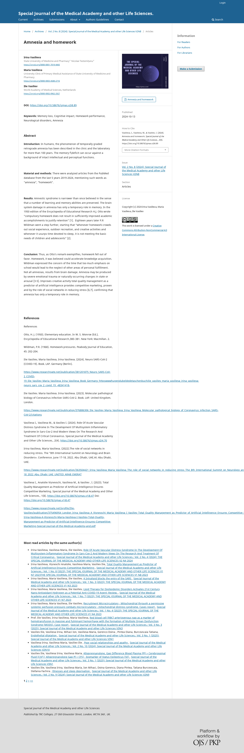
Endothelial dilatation (44, 635)
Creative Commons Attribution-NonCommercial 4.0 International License (144, 230)
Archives (38, 19)
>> (31, 680)
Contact (119, 19)
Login (223, 2)
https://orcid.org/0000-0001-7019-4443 (42, 64)
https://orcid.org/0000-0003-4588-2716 (42, 81)
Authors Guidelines (97, 19)
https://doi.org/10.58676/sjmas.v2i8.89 (53, 105)
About (74, 19)
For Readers (183, 42)
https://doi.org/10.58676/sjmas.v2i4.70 (83, 440)
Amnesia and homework (140, 99)
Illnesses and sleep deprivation (71, 671)
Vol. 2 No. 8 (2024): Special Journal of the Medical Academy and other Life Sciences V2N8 (94, 31)
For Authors (183, 47)
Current (23, 19)
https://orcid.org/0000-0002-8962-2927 (42, 93)
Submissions (56, 19)
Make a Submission (191, 68)
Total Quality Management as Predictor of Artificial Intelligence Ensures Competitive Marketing (94, 565)
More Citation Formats (137, 149)
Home (27, 31)
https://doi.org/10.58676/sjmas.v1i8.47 (70, 495)
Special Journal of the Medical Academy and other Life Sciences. (85, 13)
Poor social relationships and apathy (106, 642)
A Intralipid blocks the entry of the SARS (107, 578)
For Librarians (184, 52)
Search (218, 19)
